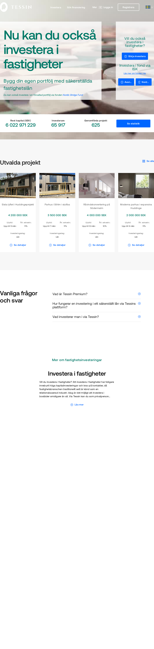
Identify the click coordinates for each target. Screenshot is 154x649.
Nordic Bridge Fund (73, 95)
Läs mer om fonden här (135, 73)
